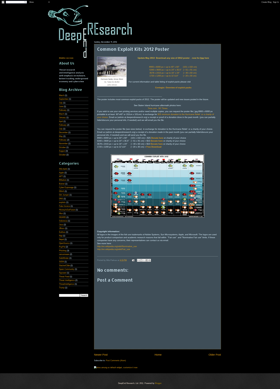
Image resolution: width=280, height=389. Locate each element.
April (61, 121)
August (62, 151)
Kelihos (62, 232)
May (61, 136)
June (61, 106)
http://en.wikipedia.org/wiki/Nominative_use (117, 246)
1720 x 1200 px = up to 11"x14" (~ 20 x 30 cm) (173, 76)
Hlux (61, 213)
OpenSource (64, 243)
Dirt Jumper (64, 195)
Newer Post (101, 354)
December (63, 132)
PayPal (62, 247)
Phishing (62, 251)
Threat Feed (64, 276)
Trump (61, 288)
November (63, 143)
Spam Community (66, 269)
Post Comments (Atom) (116, 360)
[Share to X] (143, 260)
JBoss (61, 228)
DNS (61, 199)
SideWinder (64, 258)
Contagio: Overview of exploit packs (173, 88)
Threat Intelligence (67, 280)
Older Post (215, 354)
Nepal (61, 239)
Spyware (62, 273)
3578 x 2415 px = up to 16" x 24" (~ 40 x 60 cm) (173, 73)
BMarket (62, 180)
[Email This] (138, 260)
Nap (60, 236)
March (61, 95)
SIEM (61, 262)
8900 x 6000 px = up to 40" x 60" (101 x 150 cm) (173, 67)
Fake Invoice (64, 206)
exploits (62, 202)
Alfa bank (63, 169)
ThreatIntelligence (66, 284)
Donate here (157, 138)
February (62, 110)
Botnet (62, 184)
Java (61, 225)
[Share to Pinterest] (149, 260)
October (62, 147)
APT (61, 176)
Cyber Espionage (66, 187)
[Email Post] (133, 260)
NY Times (163, 108)
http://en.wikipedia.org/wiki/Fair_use (113, 249)
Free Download (153, 147)
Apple (61, 173)
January (62, 117)
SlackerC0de (64, 265)
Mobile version (66, 58)
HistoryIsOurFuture (67, 210)
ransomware (64, 254)
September (63, 99)
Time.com (152, 108)
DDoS (61, 191)
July (61, 103)
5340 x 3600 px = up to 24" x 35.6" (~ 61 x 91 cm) (173, 70)
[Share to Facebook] (146, 260)
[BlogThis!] (141, 260)
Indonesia (63, 221)
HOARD (62, 217)
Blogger (158, 383)
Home (158, 354)
